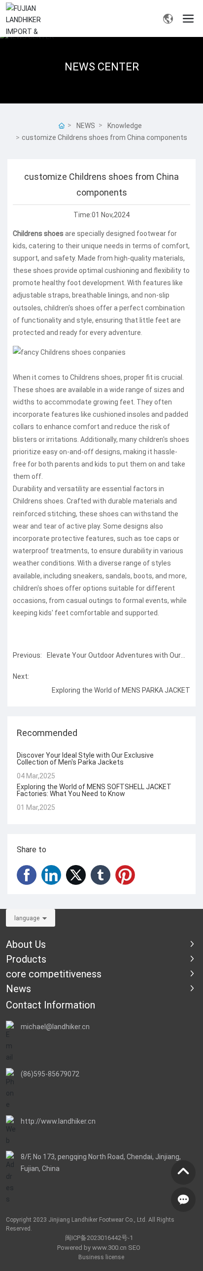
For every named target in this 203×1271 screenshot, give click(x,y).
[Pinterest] (125, 875)
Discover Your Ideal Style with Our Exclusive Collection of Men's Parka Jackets (85, 758)
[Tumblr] (100, 875)
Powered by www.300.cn (92, 1247)
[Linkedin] (51, 875)
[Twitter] (76, 875)
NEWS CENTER (102, 66)
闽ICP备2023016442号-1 (99, 1237)
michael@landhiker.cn (55, 1026)
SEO (134, 1247)
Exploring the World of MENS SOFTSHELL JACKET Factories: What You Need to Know (94, 790)
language (26, 918)
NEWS (85, 125)
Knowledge (124, 125)
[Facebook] (26, 875)
